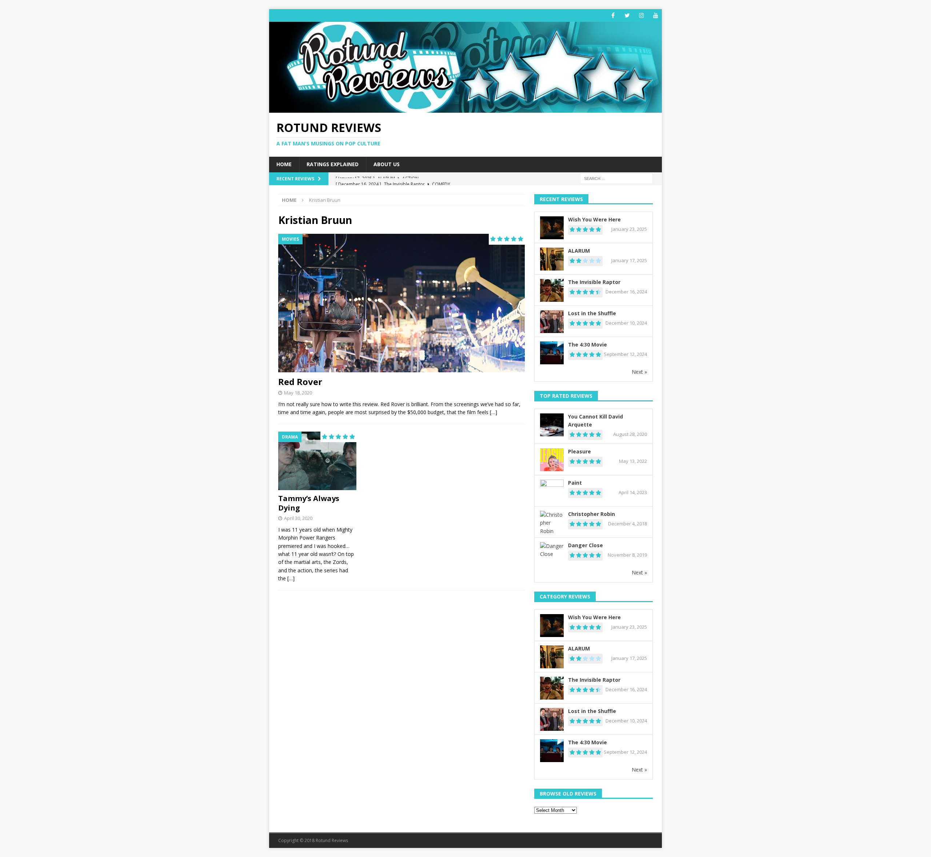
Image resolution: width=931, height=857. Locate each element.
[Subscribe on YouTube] (655, 15)
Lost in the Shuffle (592, 313)
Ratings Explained (333, 164)
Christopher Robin (591, 513)
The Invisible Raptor (594, 282)
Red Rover (300, 382)
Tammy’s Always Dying (308, 503)
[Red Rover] (401, 303)
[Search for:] (616, 178)
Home (284, 164)
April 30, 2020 (298, 518)
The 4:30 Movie (587, 344)
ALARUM (579, 250)
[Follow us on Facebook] (613, 15)
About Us (386, 164)
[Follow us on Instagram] (641, 15)
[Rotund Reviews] (465, 108)
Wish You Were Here (594, 219)
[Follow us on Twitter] (627, 15)
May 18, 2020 (298, 392)
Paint (575, 482)
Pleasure (579, 451)
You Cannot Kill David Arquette (595, 420)
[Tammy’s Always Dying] (317, 461)
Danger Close (585, 545)
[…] (493, 412)
